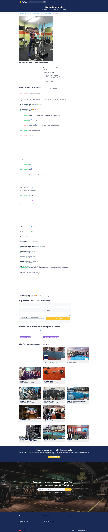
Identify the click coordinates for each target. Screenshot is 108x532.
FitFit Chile (21, 13)
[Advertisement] (72, 24)
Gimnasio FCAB (23, 381)
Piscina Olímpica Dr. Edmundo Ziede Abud (76, 401)
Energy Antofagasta (48, 381)
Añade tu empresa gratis (76, 2)
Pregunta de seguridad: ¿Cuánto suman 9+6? (29, 317)
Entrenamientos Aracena (72, 439)
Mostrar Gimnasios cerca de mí (54, 492)
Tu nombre (22, 304)
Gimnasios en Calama (46, 13)
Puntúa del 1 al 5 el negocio (51, 304)
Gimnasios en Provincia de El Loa (32, 13)
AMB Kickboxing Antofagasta (73, 361)
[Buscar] (44, 2)
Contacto (68, 518)
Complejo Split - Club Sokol (50, 439)
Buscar (69, 489)
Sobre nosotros (22, 518)
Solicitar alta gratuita (54, 456)
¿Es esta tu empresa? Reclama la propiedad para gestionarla (54, 9)
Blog (20, 522)
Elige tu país (23, 530)
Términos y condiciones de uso (49, 518)
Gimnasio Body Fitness (25, 419)
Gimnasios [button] (65, 2)
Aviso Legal (45, 520)
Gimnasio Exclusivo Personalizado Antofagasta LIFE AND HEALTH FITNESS (29, 440)
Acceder (86, 2)
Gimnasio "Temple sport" (25, 401)
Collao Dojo (46, 361)
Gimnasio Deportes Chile (49, 401)
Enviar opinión (58, 318)
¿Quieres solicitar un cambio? (25, 64)
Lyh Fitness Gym (47, 419)
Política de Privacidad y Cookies (49, 521)
